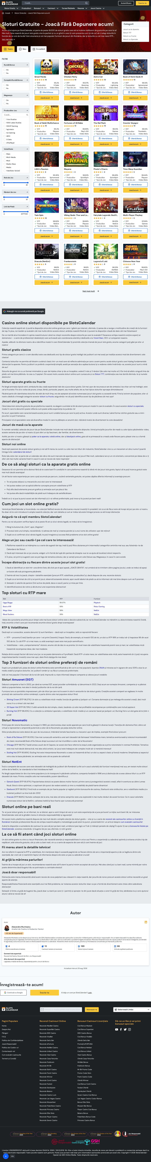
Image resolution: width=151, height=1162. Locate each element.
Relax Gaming (99, 607)
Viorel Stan (98, 338)
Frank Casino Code (84, 1077)
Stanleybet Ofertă (84, 1091)
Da (7, 70)
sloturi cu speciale (135, 406)
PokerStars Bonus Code (86, 1117)
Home (4, 1026)
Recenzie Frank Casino (48, 1073)
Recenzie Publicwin (47, 1062)
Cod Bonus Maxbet (84, 1026)
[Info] (6, 1156)
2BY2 (8, 136)
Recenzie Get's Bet (47, 1040)
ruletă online (55, 436)
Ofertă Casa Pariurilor (85, 1058)
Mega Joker (7, 610)
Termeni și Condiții (9, 1058)
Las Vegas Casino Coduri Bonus (89, 1098)
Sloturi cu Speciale (130, 39)
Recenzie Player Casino (48, 1117)
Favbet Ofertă (82, 1088)
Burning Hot (12, 711)
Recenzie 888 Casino (48, 1033)
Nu (7, 73)
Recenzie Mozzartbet (48, 1102)
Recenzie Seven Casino (48, 1120)
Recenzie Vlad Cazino (48, 1055)
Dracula (10, 797)
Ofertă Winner (82, 1080)
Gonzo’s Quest (13, 781)
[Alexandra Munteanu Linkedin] (146, 922)
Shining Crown (13, 699)
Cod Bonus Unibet (84, 1051)
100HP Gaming (12, 126)
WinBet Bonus (82, 1062)
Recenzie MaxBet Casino (49, 1026)
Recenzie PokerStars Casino (50, 1106)
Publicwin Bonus (83, 1066)
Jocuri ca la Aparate (131, 29)
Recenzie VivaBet (46, 1037)
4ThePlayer (10, 143)
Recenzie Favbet (46, 1084)
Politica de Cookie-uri (10, 1047)
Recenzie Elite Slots (47, 1113)
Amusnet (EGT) (22, 679)
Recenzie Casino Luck (48, 1095)
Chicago (10, 745)
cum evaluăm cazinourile (131, 822)
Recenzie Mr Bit (45, 1066)
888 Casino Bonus (84, 1033)
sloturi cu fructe (47, 396)
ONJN (101, 668)
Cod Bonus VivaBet (84, 1037)
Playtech (97, 603)
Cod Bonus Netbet (84, 1047)
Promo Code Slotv (84, 1073)
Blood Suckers (8, 614)
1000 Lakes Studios (13, 123)
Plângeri (5, 1033)
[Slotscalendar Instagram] (130, 1029)
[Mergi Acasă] (10, 3)
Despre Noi (6, 1029)
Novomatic (19, 720)
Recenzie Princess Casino (49, 1109)
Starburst (11, 789)
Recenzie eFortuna (47, 1044)
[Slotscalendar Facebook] (121, 1029)
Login (90, 993)
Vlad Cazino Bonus (84, 1055)
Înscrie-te (44, 992)
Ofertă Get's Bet (83, 1040)
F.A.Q (4, 1037)
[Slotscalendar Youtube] (117, 1029)
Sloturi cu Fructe (129, 36)
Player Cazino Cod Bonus (87, 1109)
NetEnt (96, 610)
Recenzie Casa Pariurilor (49, 1058)
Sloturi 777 (127, 33)
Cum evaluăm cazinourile (11, 1055)
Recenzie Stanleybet (47, 1088)
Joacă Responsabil (9, 1044)
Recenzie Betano (46, 1091)
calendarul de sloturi (22, 452)
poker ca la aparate (40, 436)
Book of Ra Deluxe (14, 737)
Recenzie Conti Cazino (48, 1080)
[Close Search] (86, 3)
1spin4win (10, 129)
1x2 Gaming (10, 133)
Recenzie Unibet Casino (49, 1051)
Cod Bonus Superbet (85, 1029)
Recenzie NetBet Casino (49, 1047)
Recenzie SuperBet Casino (50, 1029)
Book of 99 (7, 607)
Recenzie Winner (46, 1077)
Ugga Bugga (7, 603)
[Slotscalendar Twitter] (126, 1029)
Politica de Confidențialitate (12, 1040)
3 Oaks (8, 139)
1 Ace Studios (11, 119)
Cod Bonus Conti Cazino (86, 1084)
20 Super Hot (12, 707)
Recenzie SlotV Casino (48, 1069)
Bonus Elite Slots (83, 1102)
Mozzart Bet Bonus (84, 1106)
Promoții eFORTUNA (85, 1044)
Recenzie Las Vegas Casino (50, 1098)
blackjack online (74, 436)
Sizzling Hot (12, 752)
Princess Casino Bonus (86, 1120)
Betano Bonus (82, 1113)
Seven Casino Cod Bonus (87, 1095)
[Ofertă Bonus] (46, 92)
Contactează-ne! (8, 1051)
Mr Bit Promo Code (84, 1069)
